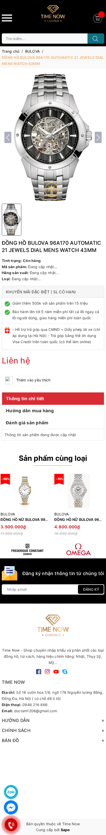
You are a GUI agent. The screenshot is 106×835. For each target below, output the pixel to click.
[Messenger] (11, 807)
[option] (78, 507)
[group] (53, 137)
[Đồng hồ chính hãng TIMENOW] (27, 549)
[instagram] (47, 671)
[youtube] (56, 671)
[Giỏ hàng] (98, 18)
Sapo (65, 830)
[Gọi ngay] (10, 824)
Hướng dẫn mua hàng (30, 410)
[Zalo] (11, 792)
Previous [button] (6, 507)
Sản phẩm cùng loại (53, 458)
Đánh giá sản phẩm (27, 422)
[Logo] (53, 15)
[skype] (64, 671)
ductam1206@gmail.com (35, 711)
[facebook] (38, 671)
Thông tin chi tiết (25, 398)
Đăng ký (91, 589)
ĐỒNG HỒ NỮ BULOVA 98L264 (27, 519)
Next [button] (100, 507)
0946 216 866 (35, 704)
